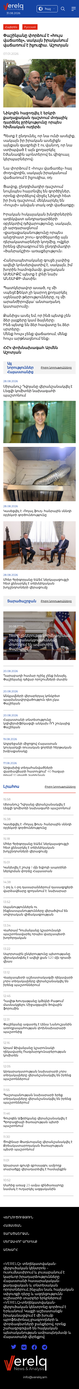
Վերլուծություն (18, 1217)
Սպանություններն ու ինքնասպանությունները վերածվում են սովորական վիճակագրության (35, 910)
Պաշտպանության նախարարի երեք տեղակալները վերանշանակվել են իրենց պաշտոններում (37, 1098)
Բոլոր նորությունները (60, 786)
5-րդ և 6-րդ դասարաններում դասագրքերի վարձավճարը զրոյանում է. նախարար (38, 889)
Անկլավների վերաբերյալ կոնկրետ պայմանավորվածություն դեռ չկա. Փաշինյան (31, 699)
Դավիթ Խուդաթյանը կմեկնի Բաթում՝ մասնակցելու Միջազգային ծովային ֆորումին (33, 1004)
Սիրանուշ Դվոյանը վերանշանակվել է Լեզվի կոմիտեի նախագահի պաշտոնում (36, 806)
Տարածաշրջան (16, 1234)
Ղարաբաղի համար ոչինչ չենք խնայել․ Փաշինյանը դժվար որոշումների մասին (35, 677)
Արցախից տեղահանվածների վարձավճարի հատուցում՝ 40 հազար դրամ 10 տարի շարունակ (33, 771)
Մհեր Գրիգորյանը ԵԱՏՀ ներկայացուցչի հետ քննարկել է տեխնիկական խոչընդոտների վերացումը (36, 847)
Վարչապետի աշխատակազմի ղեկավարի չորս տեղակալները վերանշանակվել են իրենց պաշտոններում (38, 981)
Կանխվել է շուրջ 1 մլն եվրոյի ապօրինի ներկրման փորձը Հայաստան (34, 869)
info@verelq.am (35, 1377)
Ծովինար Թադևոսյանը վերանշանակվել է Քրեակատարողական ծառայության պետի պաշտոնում (37, 1145)
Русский (30, 27)
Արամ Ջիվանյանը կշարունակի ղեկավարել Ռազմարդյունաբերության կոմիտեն (34, 1051)
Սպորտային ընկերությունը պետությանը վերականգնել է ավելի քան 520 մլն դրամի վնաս (37, 957)
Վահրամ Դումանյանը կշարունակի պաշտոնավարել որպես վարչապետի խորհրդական (34, 934)
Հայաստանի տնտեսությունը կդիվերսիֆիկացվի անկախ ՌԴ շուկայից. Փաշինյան (36, 723)
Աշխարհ (10, 1250)
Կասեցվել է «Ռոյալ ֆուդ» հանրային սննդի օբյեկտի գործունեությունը (37, 826)
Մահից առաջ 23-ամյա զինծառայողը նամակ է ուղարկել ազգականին (33, 1187)
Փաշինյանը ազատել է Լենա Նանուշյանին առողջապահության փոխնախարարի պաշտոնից (37, 1028)
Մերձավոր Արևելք (20, 1241)
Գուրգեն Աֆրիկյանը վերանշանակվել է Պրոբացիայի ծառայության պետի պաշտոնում (35, 1122)
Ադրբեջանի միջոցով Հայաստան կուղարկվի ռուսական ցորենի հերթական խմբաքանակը (37, 747)
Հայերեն (11, 27)
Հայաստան (12, 1225)
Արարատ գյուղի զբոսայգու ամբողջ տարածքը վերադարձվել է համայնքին (34, 1167)
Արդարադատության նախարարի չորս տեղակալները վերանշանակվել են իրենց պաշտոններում (37, 1075)
